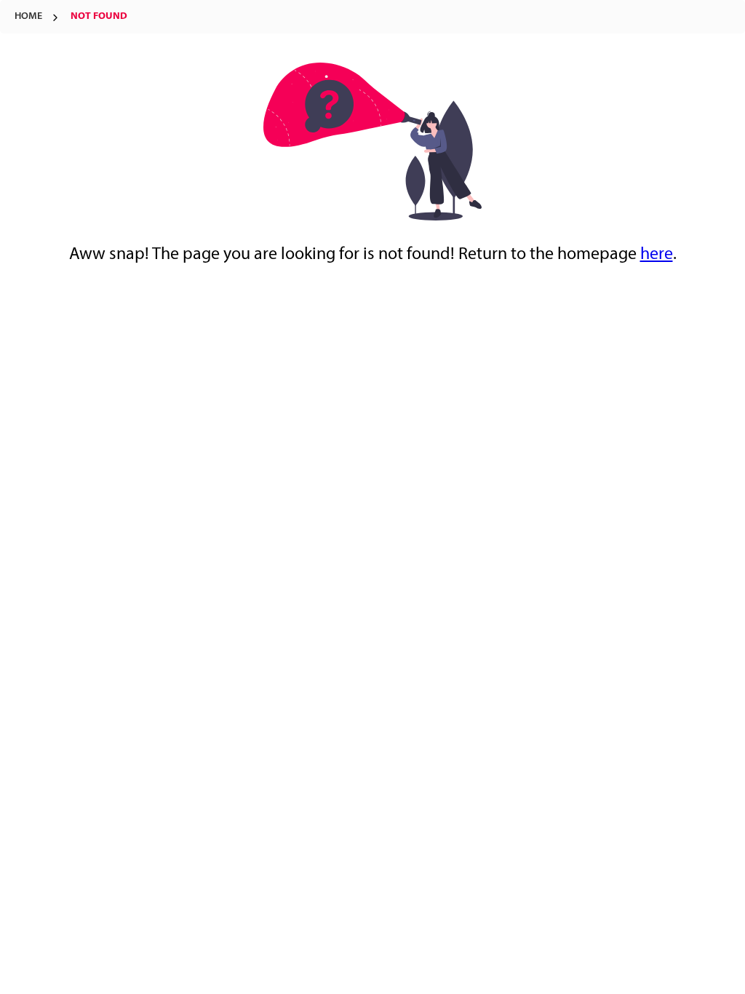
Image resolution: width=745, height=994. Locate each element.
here (656, 254)
